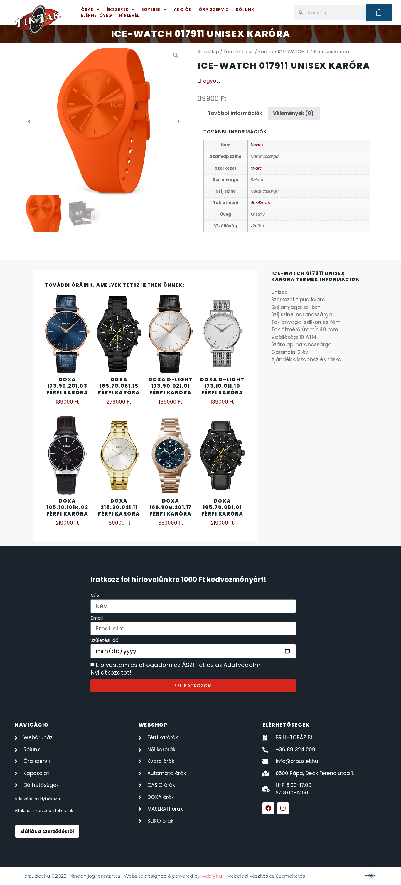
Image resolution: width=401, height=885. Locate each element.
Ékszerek (118, 9)
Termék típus (238, 51)
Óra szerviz (214, 9)
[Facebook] (268, 808)
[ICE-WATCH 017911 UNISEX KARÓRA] (104, 121)
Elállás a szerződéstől (47, 831)
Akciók (183, 9)
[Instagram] (283, 808)
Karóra (265, 51)
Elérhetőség (96, 15)
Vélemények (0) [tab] (293, 113)
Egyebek (151, 9)
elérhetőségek (286, 724)
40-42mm (260, 202)
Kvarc (256, 168)
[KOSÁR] (379, 12)
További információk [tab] (235, 113)
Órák (87, 9)
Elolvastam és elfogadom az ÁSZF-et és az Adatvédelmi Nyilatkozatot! (176, 669)
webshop (153, 724)
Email (96, 618)
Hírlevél (129, 15)
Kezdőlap (208, 51)
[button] (29, 121)
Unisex (257, 145)
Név (94, 596)
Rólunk (245, 9)
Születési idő (104, 641)
